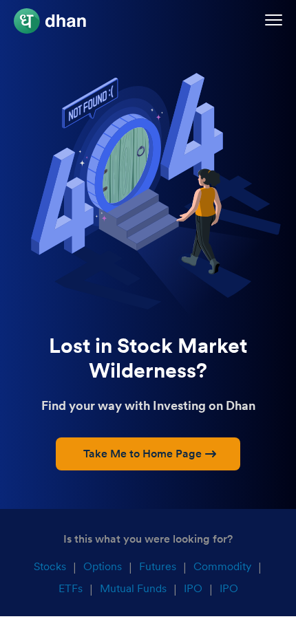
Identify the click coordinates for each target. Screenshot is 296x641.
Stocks (50, 566)
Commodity (222, 566)
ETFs (71, 588)
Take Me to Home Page (142, 453)
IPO (193, 588)
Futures (157, 566)
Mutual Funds (133, 588)
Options (102, 566)
